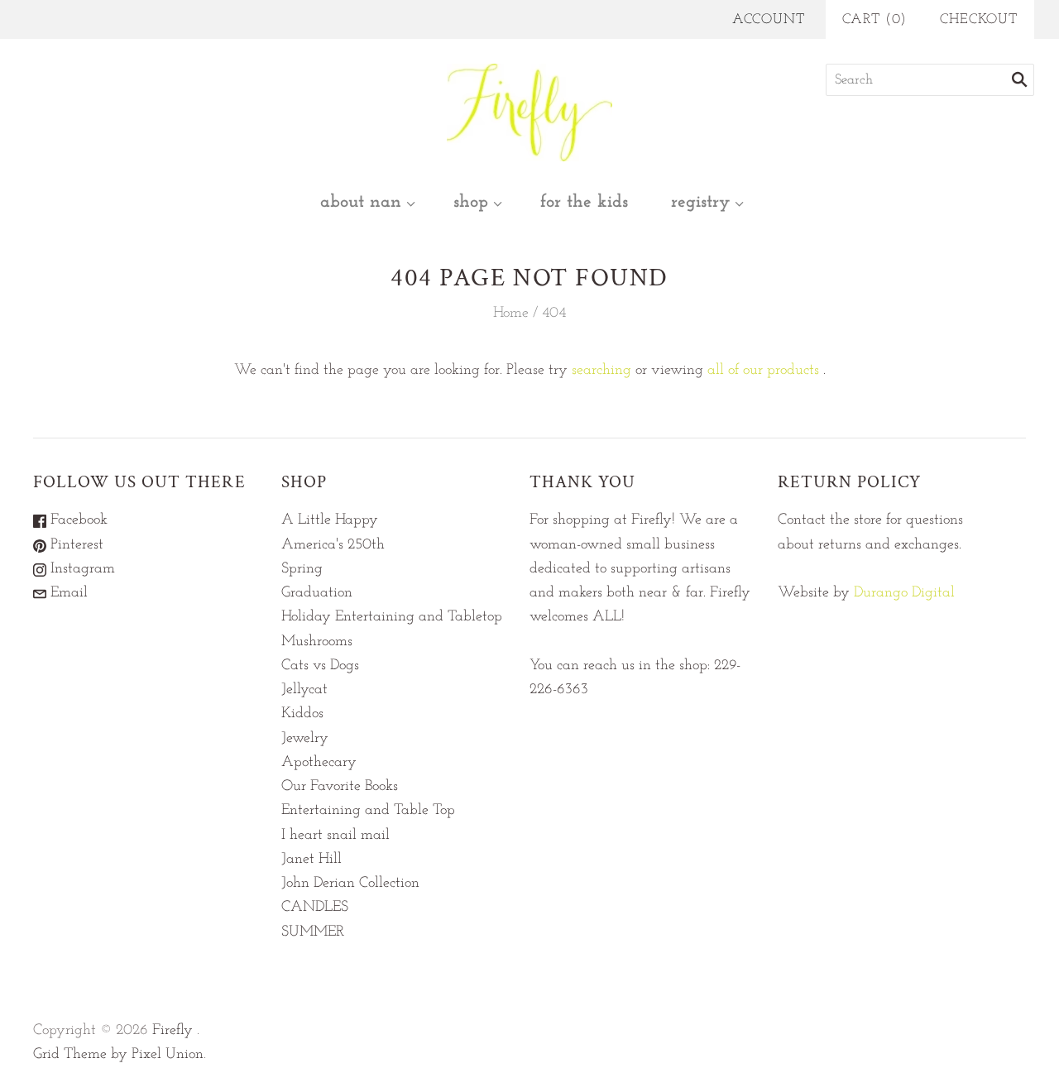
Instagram (80, 569)
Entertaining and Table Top (368, 810)
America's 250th (333, 545)
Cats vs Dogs (320, 666)
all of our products (763, 370)
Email (67, 593)
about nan (360, 202)
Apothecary (319, 762)
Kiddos (302, 713)
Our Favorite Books (339, 786)
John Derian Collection (350, 883)
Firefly (172, 1030)
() (875, 19)
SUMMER (312, 932)
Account (768, 19)
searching (601, 370)
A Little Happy (329, 520)
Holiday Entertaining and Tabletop (391, 617)
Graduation (316, 593)
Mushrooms (316, 642)
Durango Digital (904, 593)
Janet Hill (311, 859)
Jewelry (304, 738)
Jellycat (304, 689)
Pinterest (74, 545)
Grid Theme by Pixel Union (118, 1054)
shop (470, 202)
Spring (302, 569)
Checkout (979, 19)
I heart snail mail (335, 835)
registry (700, 202)
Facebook (77, 520)
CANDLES (314, 907)
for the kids (584, 202)
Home (511, 313)
